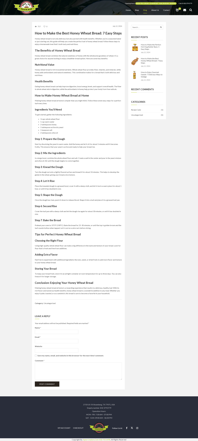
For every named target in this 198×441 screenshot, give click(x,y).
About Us (155, 10)
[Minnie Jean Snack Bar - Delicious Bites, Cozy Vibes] (26, 7)
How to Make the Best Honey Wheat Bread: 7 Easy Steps (152, 60)
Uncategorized (50, 303)
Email (38, 337)
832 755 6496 (104, 439)
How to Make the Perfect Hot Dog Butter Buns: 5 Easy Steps (151, 47)
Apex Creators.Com (91, 439)
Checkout (78, 428)
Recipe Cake (136, 110)
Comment (39, 360)
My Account (64, 428)
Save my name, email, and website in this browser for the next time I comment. (70, 355)
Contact (166, 10)
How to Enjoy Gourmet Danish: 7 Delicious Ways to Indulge (151, 74)
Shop (137, 10)
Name (38, 328)
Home (128, 10)
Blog (145, 10)
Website (38, 346)
